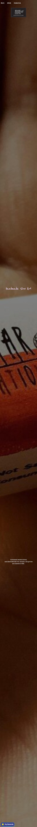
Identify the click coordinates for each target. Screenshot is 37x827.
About (9, 3)
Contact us (17, 3)
